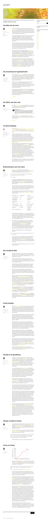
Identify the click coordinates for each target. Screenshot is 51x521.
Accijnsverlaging (9, 126)
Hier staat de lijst (29, 342)
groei (9, 81)
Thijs (3, 30)
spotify (8, 363)
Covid (7, 258)
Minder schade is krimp (12, 421)
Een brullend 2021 (10, 250)
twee (23, 90)
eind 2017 (19, 294)
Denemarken (4, 34)
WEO (7, 110)
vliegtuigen (25, 358)
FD (3, 81)
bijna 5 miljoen (18, 54)
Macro (4, 109)
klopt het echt (23, 181)
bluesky (4, 110)
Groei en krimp (9, 445)
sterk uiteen (23, 239)
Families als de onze (11, 25)
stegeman (4, 364)
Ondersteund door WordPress (10, 518)
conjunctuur (4, 258)
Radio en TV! (4, 32)
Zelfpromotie (4, 80)
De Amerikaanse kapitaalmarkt (15, 72)
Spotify (13, 368)
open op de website (22, 342)
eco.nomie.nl (6, 4)
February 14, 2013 (27, 469)
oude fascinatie (20, 60)
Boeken (4, 310)
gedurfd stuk (25, 368)
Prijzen (6, 134)
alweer (13, 221)
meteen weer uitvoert (23, 223)
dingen (20, 499)
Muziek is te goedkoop (12, 355)
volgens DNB (31, 255)
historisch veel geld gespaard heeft (23, 276)
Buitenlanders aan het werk (14, 167)
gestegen (13, 478)
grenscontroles (30, 50)
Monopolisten (7, 310)
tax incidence (26, 144)
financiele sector (6, 81)
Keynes (4, 363)
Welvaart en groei (5, 79)
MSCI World (21, 74)
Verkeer (8, 134)
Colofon (38, 27)
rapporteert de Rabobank (16, 431)
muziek (6, 363)
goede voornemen (18, 105)
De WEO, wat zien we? (11, 102)
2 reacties (4, 136)
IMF (5, 110)
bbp (3, 453)
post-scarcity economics (15, 380)
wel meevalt (27, 293)
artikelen (25, 90)
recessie (5, 453)
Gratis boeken (8, 303)
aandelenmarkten (14, 289)
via (17, 142)
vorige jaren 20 (24, 295)
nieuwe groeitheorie (18, 306)
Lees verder (13, 96)
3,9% (19, 487)
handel (4, 176)
